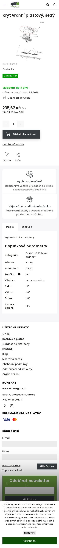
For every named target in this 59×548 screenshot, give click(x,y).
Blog (5, 354)
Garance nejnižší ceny (16, 344)
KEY (28, 274)
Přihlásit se (29, 499)
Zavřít (51, 165)
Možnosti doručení (19, 97)
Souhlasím (29, 540)
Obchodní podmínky (15, 364)
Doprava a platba (13, 339)
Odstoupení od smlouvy (17, 369)
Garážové (31, 253)
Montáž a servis (12, 359)
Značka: (8, 69)
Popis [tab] (10, 227)
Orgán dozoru (11, 374)
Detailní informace (13, 144)
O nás (6, 334)
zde (35, 527)
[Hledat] (48, 4)
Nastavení (29, 533)
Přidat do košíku (24, 134)
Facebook (4, 405)
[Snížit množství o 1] (6, 124)
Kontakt (7, 349)
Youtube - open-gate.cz (11, 405)
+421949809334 (12, 399)
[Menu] (4, 5)
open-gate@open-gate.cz (18, 394)
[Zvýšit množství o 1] (20, 124)
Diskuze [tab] (27, 227)
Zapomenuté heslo (12, 470)
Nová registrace (11, 465)
